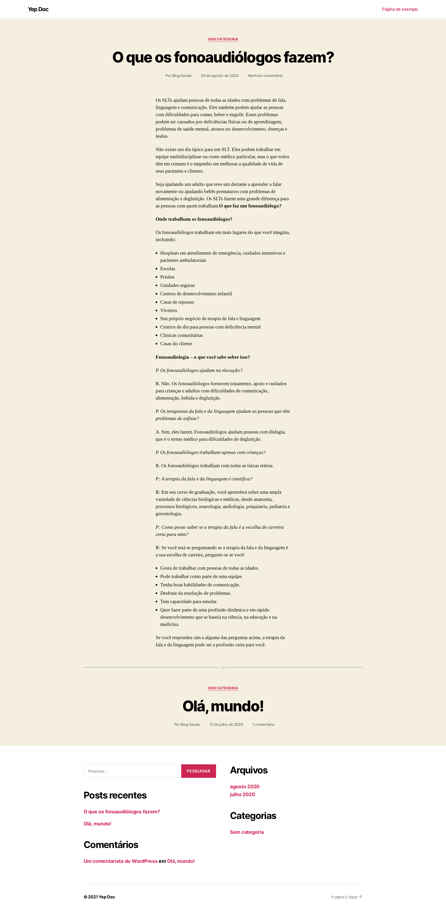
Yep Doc (38, 9)
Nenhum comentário (265, 75)
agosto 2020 (244, 786)
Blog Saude (181, 75)
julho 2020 (242, 794)
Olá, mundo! (223, 706)
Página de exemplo (400, 9)
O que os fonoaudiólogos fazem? (223, 57)
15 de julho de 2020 (226, 724)
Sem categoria (223, 39)
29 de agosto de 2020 (220, 75)
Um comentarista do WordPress (120, 861)
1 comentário (263, 724)
